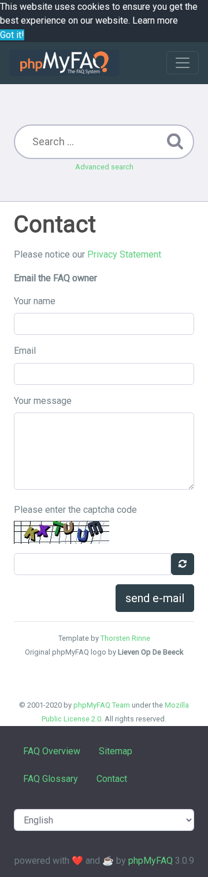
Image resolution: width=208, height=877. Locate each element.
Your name (34, 301)
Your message (43, 400)
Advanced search (104, 166)
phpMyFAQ (150, 860)
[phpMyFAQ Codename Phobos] (64, 63)
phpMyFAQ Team (101, 705)
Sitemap (115, 751)
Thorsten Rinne (125, 638)
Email (25, 350)
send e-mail (154, 598)
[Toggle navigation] (182, 62)
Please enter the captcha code (75, 509)
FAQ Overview (51, 751)
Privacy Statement (124, 254)
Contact (111, 778)
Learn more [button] (155, 20)
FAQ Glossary (50, 778)
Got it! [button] (12, 34)
